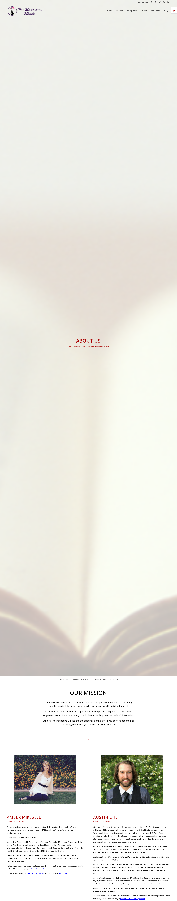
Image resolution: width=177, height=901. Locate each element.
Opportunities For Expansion (43, 869)
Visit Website (126, 715)
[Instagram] (155, 2)
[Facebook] (151, 2)
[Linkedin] (168, 2)
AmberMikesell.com (35, 873)
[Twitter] (160, 2)
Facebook (63, 873)
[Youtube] (164, 2)
